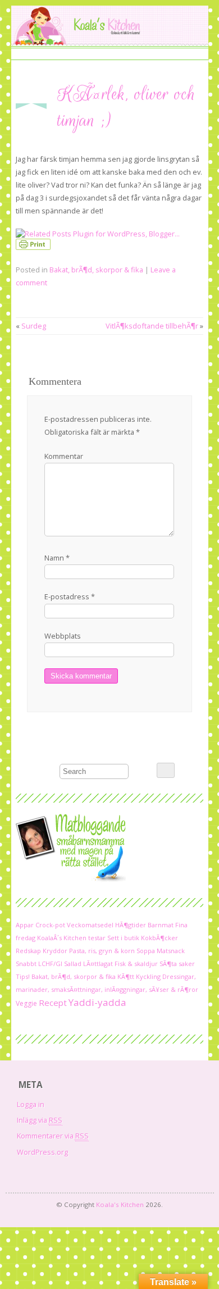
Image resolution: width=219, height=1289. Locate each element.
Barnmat (161, 925)
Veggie (26, 1003)
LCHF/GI (50, 963)
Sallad (72, 963)
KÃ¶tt (125, 976)
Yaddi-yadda (97, 1002)
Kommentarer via (53, 1136)
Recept (53, 1002)
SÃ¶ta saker (177, 963)
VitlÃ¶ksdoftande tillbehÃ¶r (152, 326)
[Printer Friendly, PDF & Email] (35, 247)
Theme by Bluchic (109, 1216)
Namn (57, 558)
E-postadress (69, 596)
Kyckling (148, 976)
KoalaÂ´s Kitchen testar (71, 937)
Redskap (28, 950)
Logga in (30, 1104)
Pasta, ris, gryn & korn (102, 950)
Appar (25, 925)
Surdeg (33, 326)
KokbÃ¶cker (159, 937)
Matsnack (171, 950)
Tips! (23, 976)
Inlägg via (39, 1120)
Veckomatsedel (90, 925)
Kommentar (63, 456)
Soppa (145, 950)
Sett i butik (123, 937)
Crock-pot (50, 925)
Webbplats (62, 636)
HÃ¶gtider (130, 925)
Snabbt (26, 963)
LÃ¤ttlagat (98, 963)
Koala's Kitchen (120, 1204)
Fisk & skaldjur (136, 963)
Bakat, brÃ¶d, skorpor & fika (96, 270)
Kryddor (55, 950)
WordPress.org (42, 1152)
